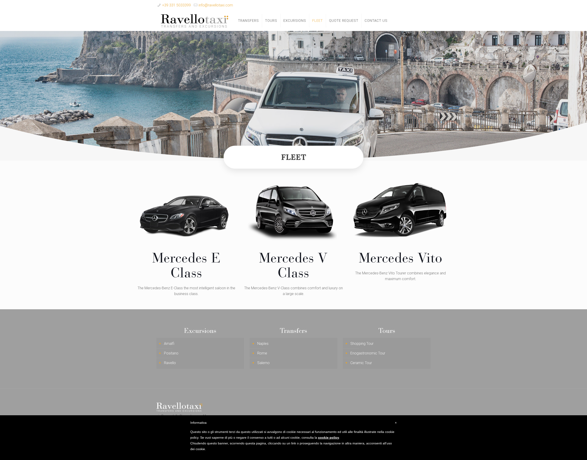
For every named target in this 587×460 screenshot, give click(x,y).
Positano (171, 353)
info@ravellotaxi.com (216, 5)
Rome (262, 353)
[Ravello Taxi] (194, 20)
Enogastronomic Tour (367, 353)
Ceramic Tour (361, 363)
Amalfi (169, 343)
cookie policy (328, 437)
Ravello (170, 363)
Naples (263, 343)
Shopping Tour (362, 343)
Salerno (263, 363)
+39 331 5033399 (176, 5)
